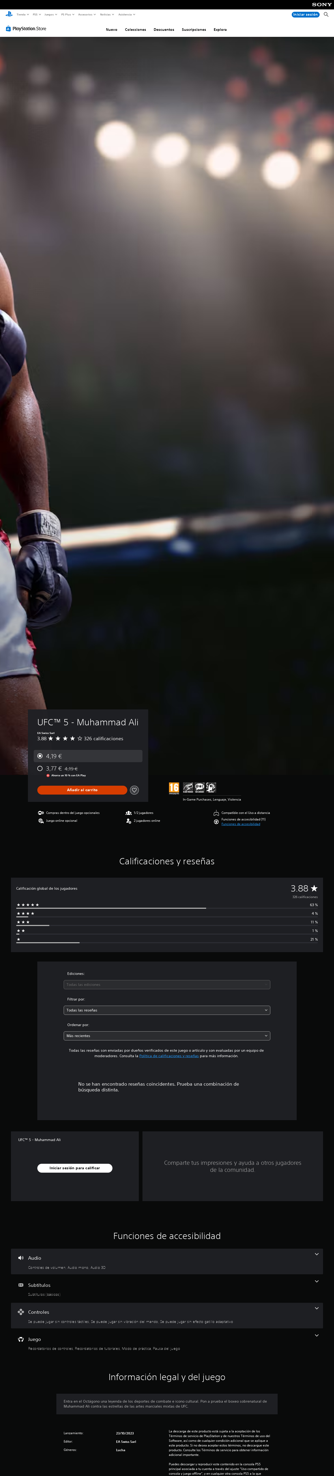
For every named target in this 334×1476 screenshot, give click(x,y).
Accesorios (85, 14)
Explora (220, 29)
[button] (241, 824)
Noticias (105, 14)
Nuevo (111, 29)
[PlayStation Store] (27, 28)
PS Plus (66, 14)
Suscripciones (194, 29)
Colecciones (135, 29)
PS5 (35, 14)
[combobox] (167, 984)
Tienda (20, 14)
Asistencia (125, 14)
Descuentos (164, 29)
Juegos (49, 14)
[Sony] (322, 8)
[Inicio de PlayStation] (9, 14)
